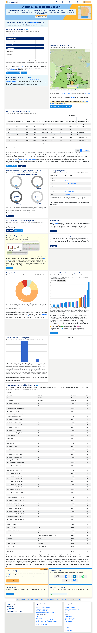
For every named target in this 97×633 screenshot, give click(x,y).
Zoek (58, 2)
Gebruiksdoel (45, 121)
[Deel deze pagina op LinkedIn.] (74, 576)
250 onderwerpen (15, 68)
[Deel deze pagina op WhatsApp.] (83, 576)
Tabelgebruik (22, 166)
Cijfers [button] (64, 2)
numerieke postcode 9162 (66, 93)
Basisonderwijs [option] (61, 280)
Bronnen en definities (70, 607)
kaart (21, 66)
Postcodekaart (68, 621)
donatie (10, 574)
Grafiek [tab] (9, 34)
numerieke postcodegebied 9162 (31, 80)
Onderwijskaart (69, 620)
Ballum (66, 180)
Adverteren (68, 626)
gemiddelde (55, 223)
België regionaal (50, 612)
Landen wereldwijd (40, 612)
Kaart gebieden (69, 616)
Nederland (63, 103)
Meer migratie (18, 230)
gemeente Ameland (11, 81)
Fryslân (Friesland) (69, 191)
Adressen (38, 606)
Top (79, 599)
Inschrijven (10, 594)
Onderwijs (53, 333)
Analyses (67, 606)
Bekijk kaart (84, 17)
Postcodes (38, 609)
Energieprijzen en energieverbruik (44, 620)
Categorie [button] (9, 392)
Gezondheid (39, 618)
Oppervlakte (54, 121)
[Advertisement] (70, 33)
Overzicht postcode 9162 (13, 72)
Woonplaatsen (45, 609)
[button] (27, 29)
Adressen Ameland (12, 166)
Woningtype (63, 121)
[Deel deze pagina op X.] (66, 580)
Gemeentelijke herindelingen (72, 609)
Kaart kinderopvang (70, 618)
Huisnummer (19, 121)
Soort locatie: (53, 280)
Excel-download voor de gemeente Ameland (25, 159)
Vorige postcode (55, 106)
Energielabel (80, 121)
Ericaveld (34, 22)
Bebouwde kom (89, 120)
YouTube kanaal (69, 630)
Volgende (87, 150)
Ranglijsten (67, 612)
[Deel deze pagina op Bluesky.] (74, 580)
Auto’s (37, 616)
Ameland (67, 189)
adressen (12, 69)
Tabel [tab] (14, 34)
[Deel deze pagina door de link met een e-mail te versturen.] (58, 576)
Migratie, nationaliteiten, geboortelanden (46, 621)
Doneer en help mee (13, 581)
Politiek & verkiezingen (41, 624)
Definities (24, 72)
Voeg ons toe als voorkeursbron (59, 594)
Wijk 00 (67, 186)
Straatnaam (10, 121)
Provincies (38, 610)
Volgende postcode (66, 106)
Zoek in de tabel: (72, 115)
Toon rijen (11, 148)
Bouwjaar (71, 121)
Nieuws (67, 610)
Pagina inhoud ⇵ (42, 16)
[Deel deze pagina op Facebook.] (66, 576)
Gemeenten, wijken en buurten (43, 607)
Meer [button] (79, 2)
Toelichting (10, 216)
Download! (10, 268)
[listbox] (61, 281)
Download (87, 2)
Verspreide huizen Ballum (71, 183)
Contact (67, 627)
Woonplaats (36, 121)
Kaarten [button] (72, 2)
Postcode (27, 121)
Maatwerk (67, 629)
